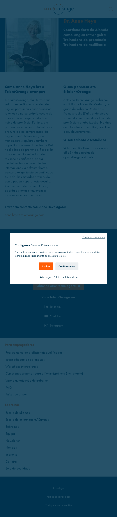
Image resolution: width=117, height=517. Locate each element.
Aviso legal (45, 277)
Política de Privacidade (66, 277)
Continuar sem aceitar (93, 237)
